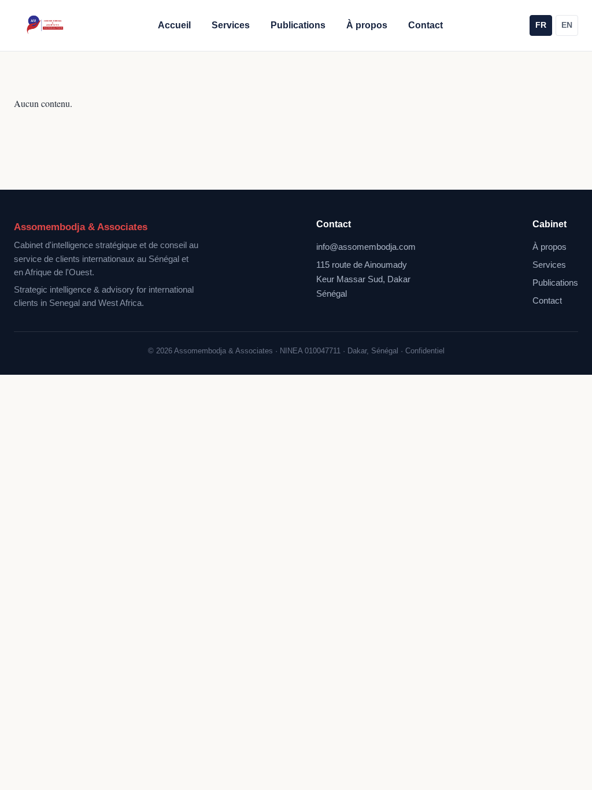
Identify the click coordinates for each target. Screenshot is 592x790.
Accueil (174, 25)
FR (540, 25)
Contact (425, 25)
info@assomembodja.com (366, 247)
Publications (298, 25)
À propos (366, 25)
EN (566, 25)
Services (231, 25)
